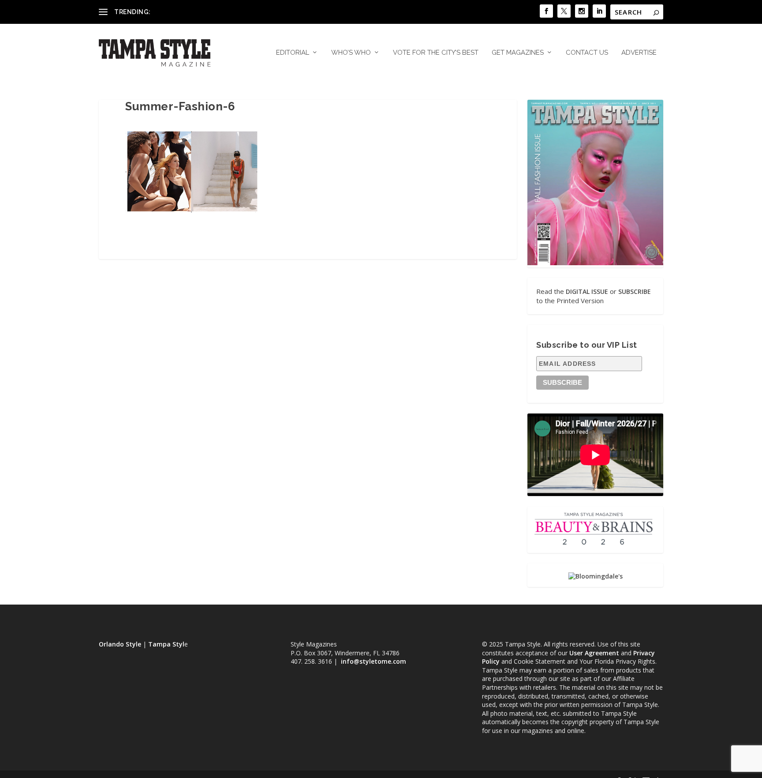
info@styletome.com (373, 661)
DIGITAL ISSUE (587, 291)
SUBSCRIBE (634, 291)
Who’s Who (351, 52)
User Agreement (594, 653)
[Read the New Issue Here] (595, 263)
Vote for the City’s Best (435, 52)
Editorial (292, 52)
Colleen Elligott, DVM (183, 12)
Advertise (639, 52)
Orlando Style (120, 644)
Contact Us (587, 52)
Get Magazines (518, 52)
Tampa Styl (166, 644)
